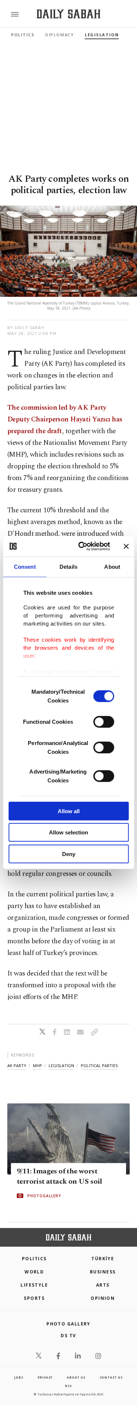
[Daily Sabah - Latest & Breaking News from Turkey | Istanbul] (68, 14)
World (34, 1272)
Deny (68, 854)
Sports (34, 1298)
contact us (111, 1377)
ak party (16, 1065)
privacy (45, 1377)
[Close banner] (126, 546)
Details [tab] (68, 566)
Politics (22, 35)
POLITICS (34, 1258)
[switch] (103, 721)
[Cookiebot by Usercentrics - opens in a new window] (81, 546)
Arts (103, 1285)
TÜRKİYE (102, 1258)
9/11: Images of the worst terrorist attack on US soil (59, 1176)
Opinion (103, 1298)
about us (76, 1377)
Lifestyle (34, 1285)
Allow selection (68, 832)
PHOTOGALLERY (44, 1195)
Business (103, 1272)
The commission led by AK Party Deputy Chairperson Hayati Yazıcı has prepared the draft (64, 419)
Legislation (102, 35)
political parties (99, 1065)
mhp (37, 1065)
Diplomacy (59, 35)
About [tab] (112, 566)
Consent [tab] (25, 566)
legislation (61, 1065)
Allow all (69, 811)
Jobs (18, 1377)
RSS (68, 1386)
